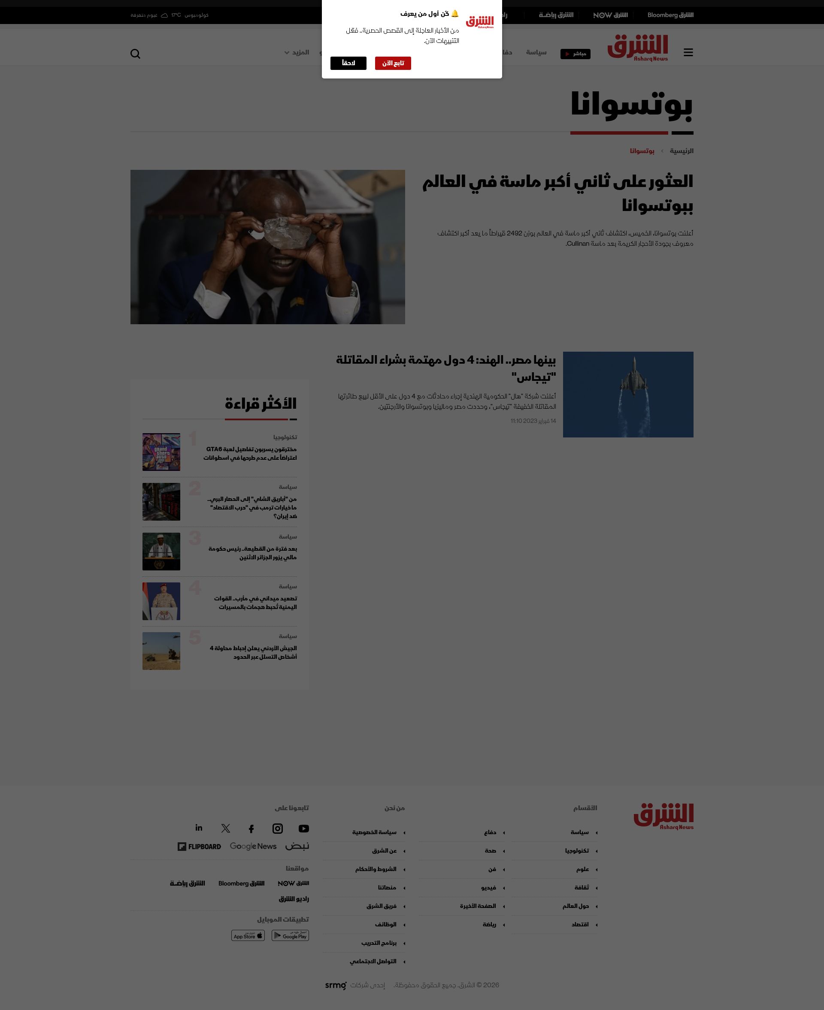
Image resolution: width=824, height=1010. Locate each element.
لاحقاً (348, 63)
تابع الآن (393, 63)
